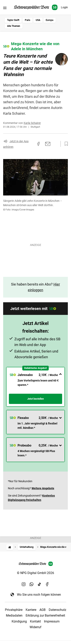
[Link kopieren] (31, 143)
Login (64, 7)
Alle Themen (13, 26)
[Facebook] (47, 584)
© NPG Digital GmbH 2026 (35, 573)
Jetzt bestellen (35, 398)
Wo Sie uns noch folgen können (39, 594)
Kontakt (35, 621)
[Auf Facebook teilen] (38, 144)
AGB (42, 610)
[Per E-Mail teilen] (48, 144)
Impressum (52, 621)
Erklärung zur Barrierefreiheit (45, 615)
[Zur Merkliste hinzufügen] (65, 144)
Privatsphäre (13, 610)
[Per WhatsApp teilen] (55, 144)
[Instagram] (24, 584)
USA (38, 20)
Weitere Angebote (43, 488)
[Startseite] (9, 547)
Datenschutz (57, 610)
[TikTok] (39, 584)
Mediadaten (14, 615)
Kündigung (19, 621)
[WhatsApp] (31, 584)
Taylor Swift (13, 20)
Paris (27, 20)
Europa (49, 20)
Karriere (31, 610)
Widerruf (35, 627)
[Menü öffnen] (5, 8)
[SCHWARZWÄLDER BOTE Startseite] (36, 7)
